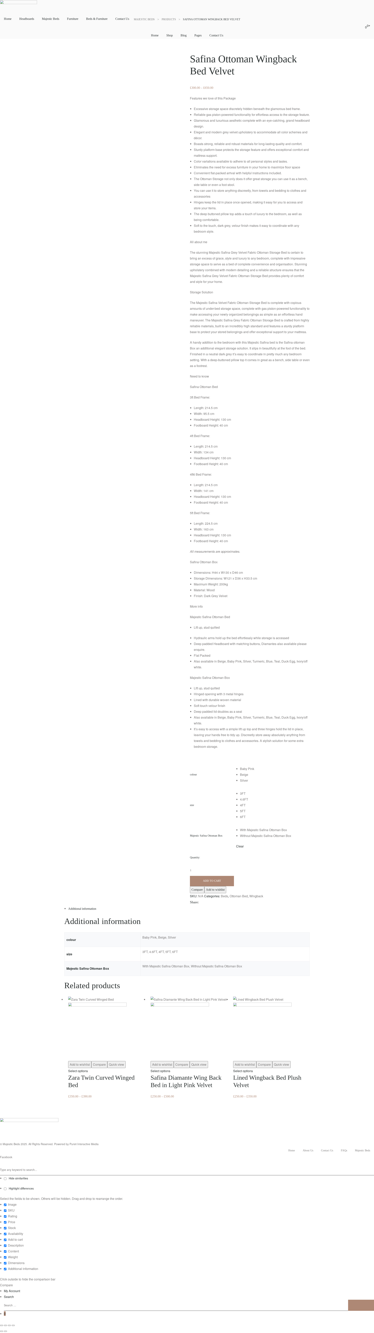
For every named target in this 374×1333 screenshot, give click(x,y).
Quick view (116, 1064)
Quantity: (195, 857)
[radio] (275, 769)
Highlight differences (21, 1188)
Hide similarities (18, 1178)
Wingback (256, 896)
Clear (240, 846)
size (192, 805)
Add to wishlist (215, 889)
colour (193, 774)
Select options (78, 1071)
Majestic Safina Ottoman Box (206, 835)
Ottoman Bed (239, 896)
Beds (224, 896)
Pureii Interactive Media (84, 1144)
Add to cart (212, 880)
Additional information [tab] (82, 908)
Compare (197, 889)
